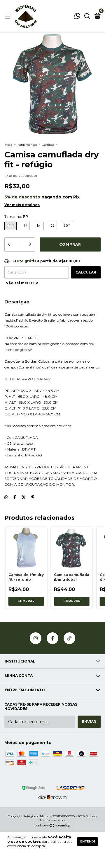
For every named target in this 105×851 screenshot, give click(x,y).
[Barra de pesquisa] (87, 16)
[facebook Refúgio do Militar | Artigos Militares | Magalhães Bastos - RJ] (52, 638)
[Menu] (8, 16)
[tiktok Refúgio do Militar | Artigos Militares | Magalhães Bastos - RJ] (69, 638)
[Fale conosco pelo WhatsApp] (77, 16)
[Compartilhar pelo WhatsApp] (6, 497)
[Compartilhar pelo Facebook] (14, 497)
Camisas (48, 145)
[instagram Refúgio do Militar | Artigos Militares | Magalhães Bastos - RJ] (35, 638)
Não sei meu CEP (22, 283)
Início (8, 145)
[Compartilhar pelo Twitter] (24, 497)
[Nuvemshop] (52, 826)
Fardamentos (27, 145)
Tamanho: (16, 216)
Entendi (87, 841)
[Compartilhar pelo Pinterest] (32, 497)
